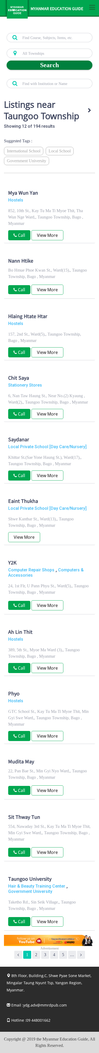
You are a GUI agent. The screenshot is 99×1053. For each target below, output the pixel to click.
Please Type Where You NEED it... (32, 46)
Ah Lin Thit (20, 632)
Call (21, 235)
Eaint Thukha (23, 501)
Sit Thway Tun (24, 817)
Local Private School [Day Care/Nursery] (47, 446)
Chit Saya (18, 378)
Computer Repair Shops (31, 569)
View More (47, 235)
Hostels (15, 200)
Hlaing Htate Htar (27, 317)
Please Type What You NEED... (30, 30)
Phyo (14, 694)
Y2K (12, 563)
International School (23, 151)
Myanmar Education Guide (57, 9)
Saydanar (18, 440)
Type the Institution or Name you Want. (36, 76)
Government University (26, 161)
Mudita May (21, 762)
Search (49, 65)
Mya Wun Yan (23, 193)
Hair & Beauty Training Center (36, 886)
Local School (60, 151)
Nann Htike (20, 261)
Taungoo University (29, 879)
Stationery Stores (25, 385)
